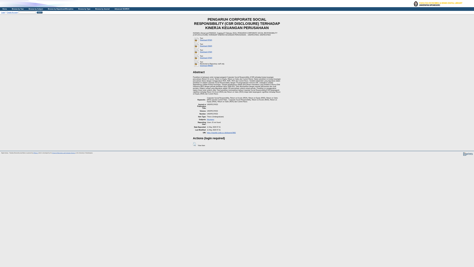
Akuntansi (210, 119)
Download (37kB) (206, 58)
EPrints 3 (35, 153)
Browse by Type (84, 9)
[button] (194, 144)
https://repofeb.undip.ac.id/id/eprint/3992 (221, 133)
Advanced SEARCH (122, 9)
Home (4, 9)
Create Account (12, 12)
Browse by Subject (36, 9)
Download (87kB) (206, 40)
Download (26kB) (206, 46)
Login (3, 12)
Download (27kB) (206, 52)
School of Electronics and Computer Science (63, 153)
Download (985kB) (206, 66)
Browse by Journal (102, 9)
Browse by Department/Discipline (60, 9)
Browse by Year (18, 9)
